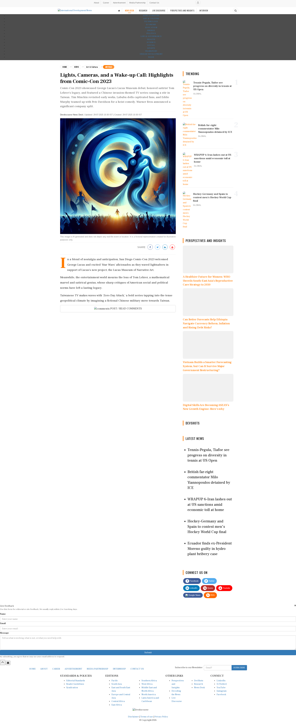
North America (149, 694)
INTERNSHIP (119, 669)
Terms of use (146, 716)
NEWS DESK (129, 10)
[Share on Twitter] (157, 247)
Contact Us (154, 3)
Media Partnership (137, 3)
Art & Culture (151, 18)
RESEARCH (143, 10)
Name (3, 614)
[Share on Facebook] (150, 247)
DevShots (198, 680)
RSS (212, 595)
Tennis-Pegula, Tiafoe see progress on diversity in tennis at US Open (208, 455)
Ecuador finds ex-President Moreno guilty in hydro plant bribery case (209, 548)
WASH (151, 57)
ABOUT (44, 669)
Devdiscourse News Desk (71, 115)
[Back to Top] (2, 662)
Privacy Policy (161, 716)
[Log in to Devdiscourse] (198, 2)
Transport (151, 51)
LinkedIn (193, 588)
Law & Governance (151, 36)
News (76, 67)
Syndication (72, 687)
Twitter (211, 581)
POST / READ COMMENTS (126, 308)
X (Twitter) (222, 684)
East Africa (116, 704)
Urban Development (151, 54)
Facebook (194, 581)
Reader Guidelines (75, 684)
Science (151, 42)
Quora (210, 588)
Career (106, 3)
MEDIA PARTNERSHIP (97, 669)
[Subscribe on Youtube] (172, 247)
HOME (32, 669)
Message (4, 633)
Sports (151, 48)
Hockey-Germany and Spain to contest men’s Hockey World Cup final (206, 526)
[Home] (119, 10)
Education (151, 27)
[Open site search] (235, 10)
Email (3, 623)
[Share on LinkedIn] (165, 247)
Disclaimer (133, 716)
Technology (151, 21)
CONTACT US (137, 669)
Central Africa (118, 701)
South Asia (116, 684)
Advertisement (119, 3)
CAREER (56, 669)
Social (151, 45)
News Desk (199, 687)
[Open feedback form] (8, 663)
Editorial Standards (75, 680)
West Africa (147, 684)
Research (198, 684)
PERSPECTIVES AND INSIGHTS (182, 10)
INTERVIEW (203, 10)
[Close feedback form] (295, 605)
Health (151, 39)
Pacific (114, 680)
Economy (151, 24)
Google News (194, 595)
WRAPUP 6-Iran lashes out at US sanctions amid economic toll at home (209, 504)
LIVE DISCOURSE (158, 10)
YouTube (221, 687)
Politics (151, 33)
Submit (148, 652)
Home (64, 67)
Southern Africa (149, 680)
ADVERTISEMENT (73, 669)
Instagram (221, 691)
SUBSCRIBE (239, 667)
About (96, 3)
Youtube (226, 588)
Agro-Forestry (151, 15)
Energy (151, 30)
